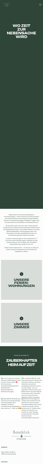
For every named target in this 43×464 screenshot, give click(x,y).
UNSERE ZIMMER (21, 325)
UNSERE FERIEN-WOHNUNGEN (21, 283)
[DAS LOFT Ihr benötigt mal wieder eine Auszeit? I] (32, 408)
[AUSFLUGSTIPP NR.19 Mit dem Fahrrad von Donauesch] (11, 408)
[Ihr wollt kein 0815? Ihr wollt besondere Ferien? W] (32, 387)
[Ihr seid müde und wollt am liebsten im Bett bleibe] (11, 387)
